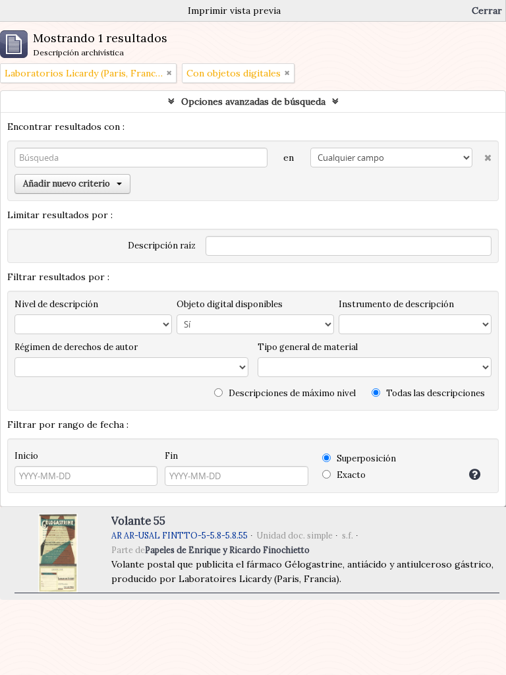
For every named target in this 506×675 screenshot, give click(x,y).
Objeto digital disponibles (230, 304)
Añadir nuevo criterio (66, 183)
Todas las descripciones (434, 393)
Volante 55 (138, 520)
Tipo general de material (308, 347)
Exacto (350, 475)
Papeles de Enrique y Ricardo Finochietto (227, 549)
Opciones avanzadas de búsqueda (253, 101)
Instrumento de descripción (396, 304)
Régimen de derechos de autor (76, 347)
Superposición (365, 458)
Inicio (26, 455)
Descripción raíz (162, 245)
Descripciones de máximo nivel (291, 393)
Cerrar (487, 10)
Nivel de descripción (56, 304)
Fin (171, 455)
